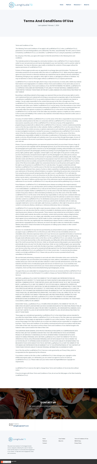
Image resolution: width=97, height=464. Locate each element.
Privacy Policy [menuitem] (78, 443)
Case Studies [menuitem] (62, 438)
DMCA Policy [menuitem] (78, 441)
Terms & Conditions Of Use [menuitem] (81, 438)
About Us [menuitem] (86, 4)
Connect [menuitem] (45, 443)
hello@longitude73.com (21, 426)
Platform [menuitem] (68, 4)
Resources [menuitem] (77, 4)
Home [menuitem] (61, 4)
